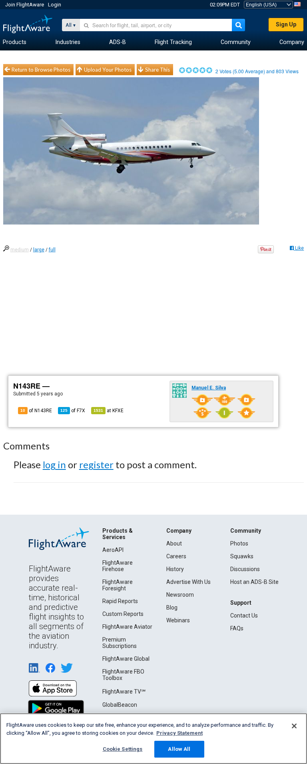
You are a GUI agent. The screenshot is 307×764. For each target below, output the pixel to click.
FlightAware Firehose (117, 565)
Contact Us (244, 615)
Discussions (245, 569)
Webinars (178, 620)
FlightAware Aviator (127, 627)
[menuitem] (14, 42)
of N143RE (36, 410)
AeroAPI (113, 550)
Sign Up (286, 24)
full (52, 250)
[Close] (294, 726)
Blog (171, 607)
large (38, 250)
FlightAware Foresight (117, 585)
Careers (176, 556)
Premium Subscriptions (119, 642)
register (96, 464)
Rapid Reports (120, 601)
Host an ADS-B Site (254, 582)
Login (54, 5)
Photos (239, 543)
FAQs (236, 628)
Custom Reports (123, 614)
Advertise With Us (188, 582)
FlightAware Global (126, 659)
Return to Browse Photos (41, 69)
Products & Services (117, 533)
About (174, 543)
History (175, 569)
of (72, 410)
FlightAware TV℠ (124, 691)
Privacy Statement (179, 733)
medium (19, 250)
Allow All (179, 749)
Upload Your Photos (108, 69)
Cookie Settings (123, 749)
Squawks (241, 556)
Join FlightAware (24, 5)
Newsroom (180, 595)
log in (54, 464)
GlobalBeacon (119, 705)
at (109, 410)
